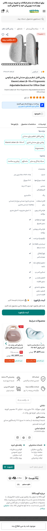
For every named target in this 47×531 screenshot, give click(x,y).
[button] (5, 343)
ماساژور (19, 28)
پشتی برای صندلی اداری (35, 142)
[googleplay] (32, 478)
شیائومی (35, 71)
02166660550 (39, 431)
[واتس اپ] (29, 437)
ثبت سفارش (17, 455)
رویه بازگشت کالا (16, 458)
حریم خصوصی (16, 452)
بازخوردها (14, 124)
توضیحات (42, 124)
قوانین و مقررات (16, 449)
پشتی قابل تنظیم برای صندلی (33, 136)
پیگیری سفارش (36, 449)
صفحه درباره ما (36, 452)
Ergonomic (39, 148)
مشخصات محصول (28, 124)
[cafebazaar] (15, 478)
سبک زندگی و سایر (32, 28)
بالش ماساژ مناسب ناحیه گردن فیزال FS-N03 (35, 346)
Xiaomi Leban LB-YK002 (14, 142)
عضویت (10, 467)
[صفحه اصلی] (43, 28)
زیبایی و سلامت (13, 161)
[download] (23, 484)
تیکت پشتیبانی (36, 458)
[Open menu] (44, 11)
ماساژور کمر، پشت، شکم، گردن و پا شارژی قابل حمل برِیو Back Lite (14, 346)
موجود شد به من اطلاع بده (23, 526)
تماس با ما (38, 455)
